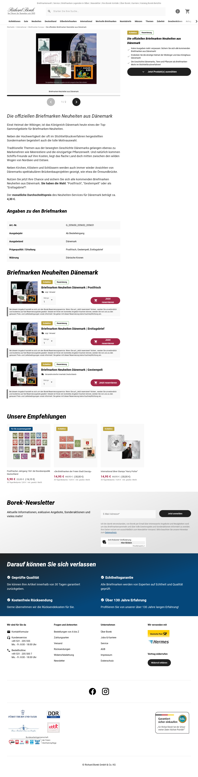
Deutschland (50, 21)
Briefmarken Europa (36, 27)
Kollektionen (14, 21)
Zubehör (161, 21)
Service (56, 3)
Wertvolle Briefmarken (106, 21)
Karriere (135, 3)
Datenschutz (111, 532)
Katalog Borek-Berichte (150, 3)
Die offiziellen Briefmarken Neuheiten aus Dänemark (66, 27)
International (86, 21)
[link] (21, 11)
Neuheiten (36, 21)
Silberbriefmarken (68, 21)
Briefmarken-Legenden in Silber (75, 3)
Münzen (138, 21)
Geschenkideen (175, 21)
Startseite (10, 27)
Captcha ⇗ (139, 546)
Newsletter (95, 3)
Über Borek (125, 3)
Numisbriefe (125, 21)
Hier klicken (126, 543)
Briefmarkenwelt (44, 3)
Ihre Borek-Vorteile (110, 3)
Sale (26, 21)
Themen (149, 21)
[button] (49, 11)
